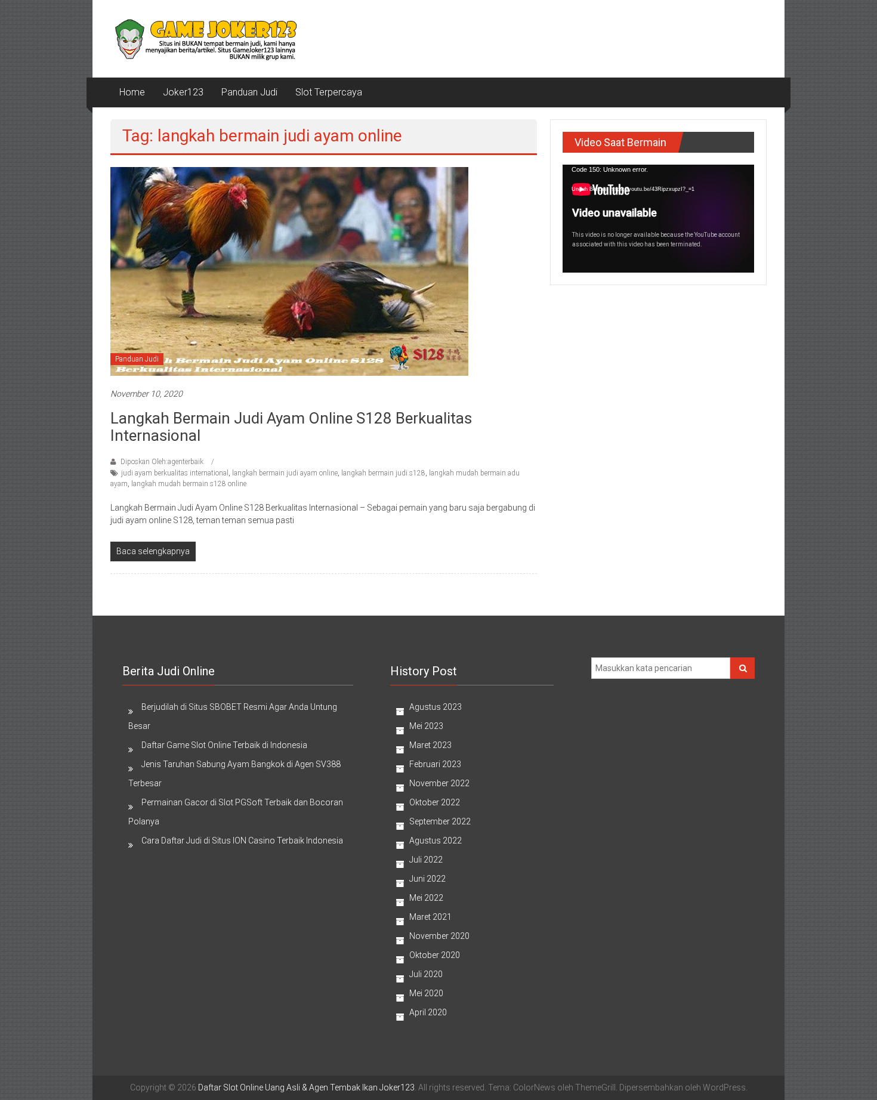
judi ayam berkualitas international (174, 473)
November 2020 (439, 936)
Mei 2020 (426, 993)
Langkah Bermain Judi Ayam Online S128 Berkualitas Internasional (291, 426)
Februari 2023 (435, 764)
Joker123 (183, 92)
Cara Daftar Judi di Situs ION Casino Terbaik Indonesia (242, 840)
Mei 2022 (426, 898)
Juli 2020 (426, 974)
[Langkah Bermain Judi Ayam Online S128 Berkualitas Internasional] (289, 270)
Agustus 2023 (435, 707)
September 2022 (440, 821)
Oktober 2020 (434, 955)
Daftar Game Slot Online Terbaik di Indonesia (224, 745)
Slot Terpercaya (328, 92)
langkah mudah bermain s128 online (188, 484)
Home (132, 92)
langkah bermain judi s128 (383, 473)
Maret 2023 (430, 745)
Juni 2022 (427, 878)
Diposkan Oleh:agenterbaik (162, 462)
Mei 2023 (426, 726)
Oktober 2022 (434, 802)
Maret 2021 (430, 917)
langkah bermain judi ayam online (285, 473)
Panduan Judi (249, 92)
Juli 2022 (426, 859)
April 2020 (428, 1012)
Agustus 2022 (435, 840)
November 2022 (439, 783)
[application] (658, 219)
